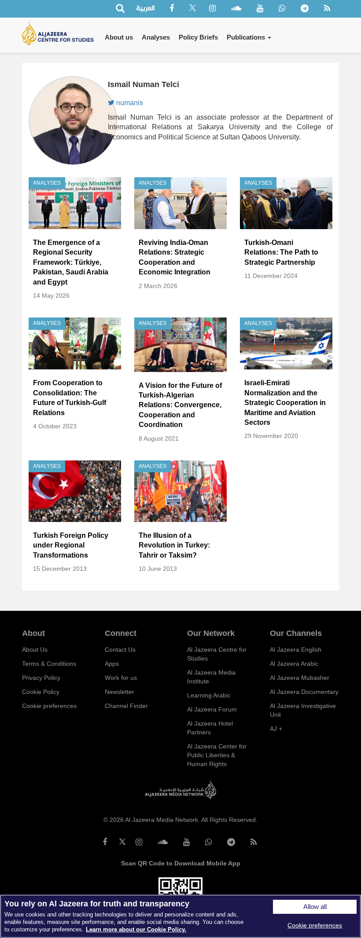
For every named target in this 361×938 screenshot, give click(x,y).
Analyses (156, 37)
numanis (128, 102)
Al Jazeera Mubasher (299, 677)
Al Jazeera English (295, 649)
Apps (112, 663)
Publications (247, 37)
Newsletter (119, 691)
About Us (35, 649)
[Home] (61, 33)
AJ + (276, 728)
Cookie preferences (49, 705)
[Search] (120, 9)
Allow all (315, 906)
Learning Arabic (209, 695)
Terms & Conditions (49, 663)
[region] (180, 916)
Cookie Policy (40, 691)
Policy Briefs (198, 37)
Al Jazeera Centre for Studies (217, 654)
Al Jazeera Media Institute (211, 677)
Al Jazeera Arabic (294, 663)
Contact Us (120, 649)
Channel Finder (126, 705)
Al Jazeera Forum (212, 709)
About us (119, 37)
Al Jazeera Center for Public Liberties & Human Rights (217, 755)
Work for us (121, 677)
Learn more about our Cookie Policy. (136, 929)
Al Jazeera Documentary (304, 691)
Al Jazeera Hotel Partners (210, 728)
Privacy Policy (41, 677)
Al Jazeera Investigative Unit (303, 710)
